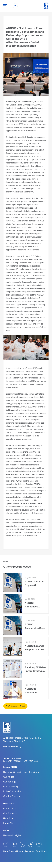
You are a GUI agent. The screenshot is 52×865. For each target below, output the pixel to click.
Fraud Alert (8, 823)
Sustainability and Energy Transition (21, 772)
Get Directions (10, 747)
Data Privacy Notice (13, 852)
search (15, 5)
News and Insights (12, 836)
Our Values (8, 777)
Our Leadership (11, 787)
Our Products (10, 814)
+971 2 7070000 (14, 759)
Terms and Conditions (36, 852)
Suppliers (8, 818)
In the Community (12, 792)
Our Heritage (9, 782)
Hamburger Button (5, 5)
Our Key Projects (11, 796)
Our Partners (9, 809)
